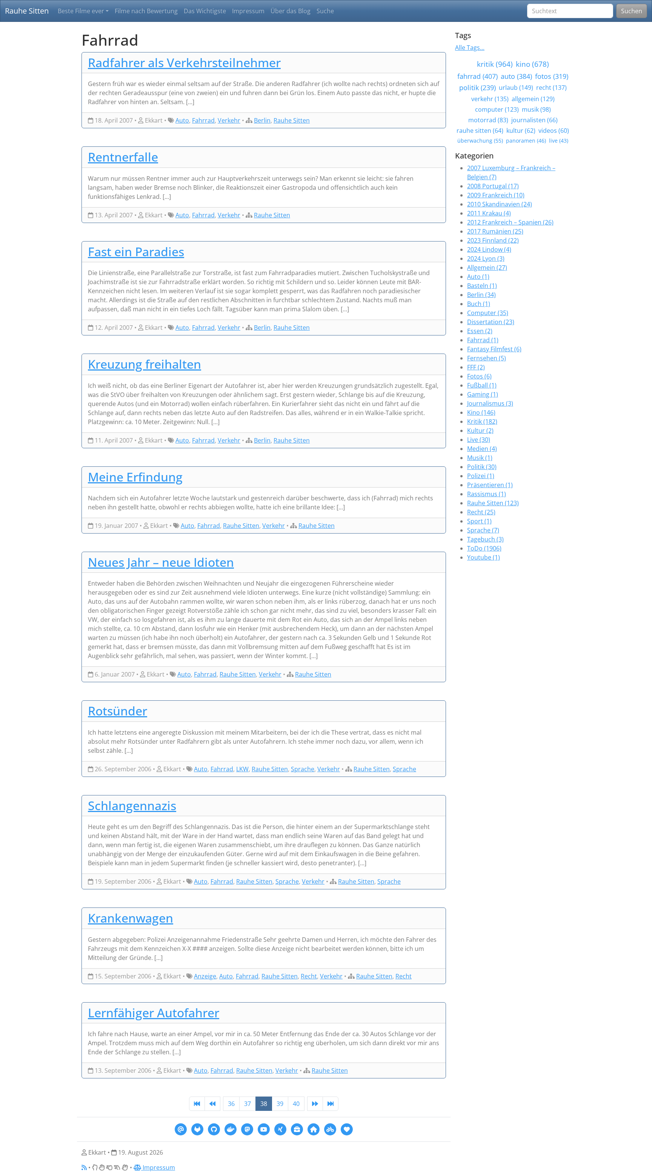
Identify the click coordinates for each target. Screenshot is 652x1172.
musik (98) (536, 109)
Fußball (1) (482, 385)
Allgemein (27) (487, 267)
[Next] (315, 1104)
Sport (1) (479, 521)
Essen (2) (479, 331)
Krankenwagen (130, 918)
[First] (197, 1104)
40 (296, 1104)
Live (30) (478, 439)
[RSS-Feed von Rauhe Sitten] (84, 1167)
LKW (242, 769)
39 (280, 1104)
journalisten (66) (534, 120)
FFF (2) (476, 367)
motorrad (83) (488, 120)
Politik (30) (482, 467)
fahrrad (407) (477, 76)
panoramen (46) (526, 140)
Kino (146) (481, 412)
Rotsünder (117, 711)
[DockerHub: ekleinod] (230, 1128)
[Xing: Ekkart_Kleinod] (280, 1128)
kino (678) (532, 64)
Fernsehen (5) (486, 358)
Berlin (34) (481, 295)
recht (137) (551, 87)
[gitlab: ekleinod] (197, 1128)
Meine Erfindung (135, 477)
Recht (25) (481, 512)
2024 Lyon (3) (485, 258)
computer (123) (497, 109)
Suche (325, 11)
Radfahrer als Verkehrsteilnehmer (184, 62)
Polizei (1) (480, 476)
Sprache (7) (483, 530)
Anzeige (205, 976)
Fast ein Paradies (136, 251)
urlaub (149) (516, 87)
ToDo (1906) (484, 548)
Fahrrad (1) (482, 340)
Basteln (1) (482, 285)
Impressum (248, 11)
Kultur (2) (480, 430)
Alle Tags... (469, 47)
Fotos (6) (479, 376)
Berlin (262, 120)
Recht (309, 976)
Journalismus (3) (490, 403)
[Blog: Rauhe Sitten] (330, 1128)
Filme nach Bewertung (146, 11)
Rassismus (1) (486, 494)
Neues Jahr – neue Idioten (161, 562)
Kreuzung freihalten (144, 364)
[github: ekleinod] (213, 1128)
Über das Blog (291, 11)
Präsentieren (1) (490, 485)
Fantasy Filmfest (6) (494, 349)
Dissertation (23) (490, 322)
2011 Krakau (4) (489, 213)
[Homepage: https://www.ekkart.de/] (313, 1128)
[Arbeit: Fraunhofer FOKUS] (296, 1128)
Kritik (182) (482, 421)
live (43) (558, 140)
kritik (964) (495, 64)
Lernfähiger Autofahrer (153, 1012)
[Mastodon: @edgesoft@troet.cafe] (247, 1128)
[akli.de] (346, 1128)
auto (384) (516, 76)
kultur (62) (520, 130)
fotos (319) (551, 76)
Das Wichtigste (205, 11)
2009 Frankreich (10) (495, 195)
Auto (182, 120)
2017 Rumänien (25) (495, 231)
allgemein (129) (533, 99)
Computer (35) (487, 313)
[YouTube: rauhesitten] (263, 1128)
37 (247, 1104)
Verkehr (229, 120)
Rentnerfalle (123, 157)
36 (231, 1104)
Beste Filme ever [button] (81, 11)
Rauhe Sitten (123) (493, 503)
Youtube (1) (483, 557)
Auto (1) (478, 276)
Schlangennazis (132, 805)
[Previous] (212, 1104)
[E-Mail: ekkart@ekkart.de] (180, 1128)
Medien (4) (482, 448)
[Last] (330, 1104)
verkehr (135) (490, 99)
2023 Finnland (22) (493, 240)
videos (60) (553, 130)
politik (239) (477, 87)
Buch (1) (478, 304)
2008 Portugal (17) (493, 186)
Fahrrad (203, 120)
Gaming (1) (482, 394)
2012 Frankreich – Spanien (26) (510, 222)
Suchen (631, 11)
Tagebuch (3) (485, 539)
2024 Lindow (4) (489, 249)
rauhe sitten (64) (480, 130)
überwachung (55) (480, 140)
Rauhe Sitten (27, 11)
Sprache (302, 769)
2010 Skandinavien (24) (499, 204)
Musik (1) (479, 458)
